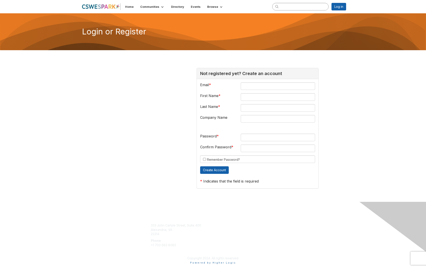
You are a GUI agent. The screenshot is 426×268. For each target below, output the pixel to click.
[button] (152, 6)
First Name (209, 95)
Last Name (209, 106)
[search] (277, 6)
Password (208, 136)
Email (204, 85)
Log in (338, 6)
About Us (285, 225)
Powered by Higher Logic (213, 262)
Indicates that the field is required (231, 181)
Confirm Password (215, 147)
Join (218, 225)
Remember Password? (223, 159)
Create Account (162, 251)
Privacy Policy (289, 230)
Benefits (221, 230)
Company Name (213, 117)
